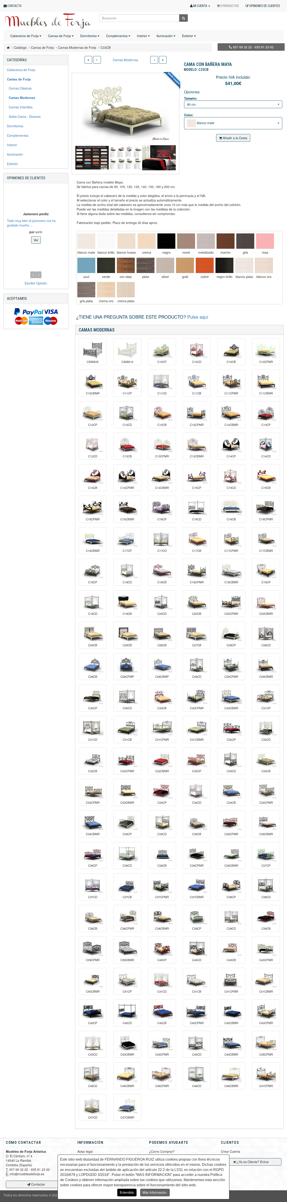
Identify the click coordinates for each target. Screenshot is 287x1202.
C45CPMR (266, 1054)
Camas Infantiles (20, 107)
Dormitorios (89, 36)
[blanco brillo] (106, 241)
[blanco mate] (86, 241)
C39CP (196, 928)
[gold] (185, 265)
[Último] (163, 60)
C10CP (162, 362)
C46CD (196, 1086)
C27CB (196, 645)
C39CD (231, 928)
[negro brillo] (224, 265)
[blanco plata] (244, 265)
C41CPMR (231, 991)
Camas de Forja (60, 36)
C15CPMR (93, 519)
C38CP (231, 897)
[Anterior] (97, 60)
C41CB (196, 991)
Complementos (117, 36)
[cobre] (205, 265)
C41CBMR (266, 991)
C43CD (92, 1054)
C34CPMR (266, 802)
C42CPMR (197, 1023)
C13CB (127, 456)
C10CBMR (93, 393)
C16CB (231, 519)
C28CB (92, 676)
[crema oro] (106, 290)
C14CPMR (127, 488)
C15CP (196, 488)
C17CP (127, 551)
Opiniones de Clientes (26, 178)
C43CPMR (266, 1023)
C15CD (231, 488)
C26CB (162, 645)
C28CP (231, 645)
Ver (36, 239)
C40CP (162, 960)
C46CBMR (231, 1086)
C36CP (92, 865)
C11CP (127, 393)
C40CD (196, 960)
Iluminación (165, 36)
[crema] (147, 241)
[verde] (106, 265)
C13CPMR (162, 456)
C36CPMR (197, 865)
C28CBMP (162, 676)
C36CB (162, 865)
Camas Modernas (125, 60)
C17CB (196, 551)
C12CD (127, 425)
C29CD (196, 676)
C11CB (196, 393)
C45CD (92, 1086)
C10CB (231, 362)
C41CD (162, 991)
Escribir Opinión (36, 283)
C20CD (162, 614)
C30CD (127, 708)
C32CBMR (162, 771)
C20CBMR (266, 614)
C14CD (266, 456)
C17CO (162, 551)
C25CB (127, 645)
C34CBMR (93, 834)
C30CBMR (231, 708)
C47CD (92, 1117)
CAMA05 (92, 362)
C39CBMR (127, 960)
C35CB (196, 834)
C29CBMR (266, 676)
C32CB (92, 771)
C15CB (266, 488)
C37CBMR (197, 897)
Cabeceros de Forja (24, 36)
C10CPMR (266, 362)
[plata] (145, 265)
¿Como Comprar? (162, 1151)
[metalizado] (206, 241)
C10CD (196, 362)
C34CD (196, 802)
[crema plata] (126, 290)
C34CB (231, 802)
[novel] (186, 241)
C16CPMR (266, 519)
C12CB (162, 425)
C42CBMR (231, 1023)
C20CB (196, 614)
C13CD (92, 456)
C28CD (266, 645)
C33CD (231, 771)
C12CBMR (231, 425)
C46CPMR (162, 1086)
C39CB (266, 928)
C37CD (92, 897)
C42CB (162, 1023)
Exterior (188, 36)
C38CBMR (162, 928)
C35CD (162, 834)
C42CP (92, 1023)
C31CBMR (197, 739)
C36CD (127, 865)
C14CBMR (162, 488)
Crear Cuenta (230, 1151)
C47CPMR (266, 1086)
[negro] (166, 241)
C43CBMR (127, 1054)
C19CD (92, 614)
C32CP (231, 739)
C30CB (162, 708)
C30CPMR (197, 708)
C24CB (92, 645)
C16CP (162, 519)
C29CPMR (231, 676)
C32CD (266, 739)
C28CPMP (127, 676)
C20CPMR (231, 614)
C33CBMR (127, 802)
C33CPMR (93, 802)
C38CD (266, 897)
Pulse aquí (197, 316)
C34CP (162, 802)
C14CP (231, 456)
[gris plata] (86, 290)
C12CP (92, 425)
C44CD (196, 1054)
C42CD (127, 1023)
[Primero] (88, 60)
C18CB (162, 582)
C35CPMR (231, 834)
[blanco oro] (264, 265)
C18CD (127, 582)
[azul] (86, 265)
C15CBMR (127, 519)
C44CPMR (162, 1054)
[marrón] (226, 241)
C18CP (92, 582)
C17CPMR (231, 551)
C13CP (266, 425)
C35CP (127, 834)
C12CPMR (197, 425)
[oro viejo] (126, 265)
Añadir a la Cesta (234, 138)
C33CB (266, 771)
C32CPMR (127, 771)
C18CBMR (231, 582)
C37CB (127, 897)
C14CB (92, 488)
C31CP (266, 708)
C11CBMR (266, 393)
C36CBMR (231, 865)
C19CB (127, 614)
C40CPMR (266, 960)
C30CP (92, 708)
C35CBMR (266, 834)
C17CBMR (266, 551)
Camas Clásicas (19, 88)
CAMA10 (127, 362)
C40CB (231, 960)
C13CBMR (197, 456)
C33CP (196, 771)
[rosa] (265, 241)
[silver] (165, 265)
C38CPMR (127, 928)
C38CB (92, 928)
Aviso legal (85, 1151)
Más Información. (155, 1192)
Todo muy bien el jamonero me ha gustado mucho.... (31, 222)
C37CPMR (162, 897)
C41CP (127, 991)
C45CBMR (127, 1086)
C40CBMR (93, 991)
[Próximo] (154, 60)
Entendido (127, 1192)
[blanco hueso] (126, 241)
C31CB (127, 739)
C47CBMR (127, 1117)
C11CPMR (231, 393)
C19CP (266, 582)
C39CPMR (93, 960)
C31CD (92, 739)
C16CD (196, 519)
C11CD (162, 393)
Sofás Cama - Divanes (24, 116)
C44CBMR (231, 1054)
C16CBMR (93, 551)
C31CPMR (162, 739)
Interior (142, 36)
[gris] (245, 241)
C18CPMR (197, 582)
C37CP (266, 865)
